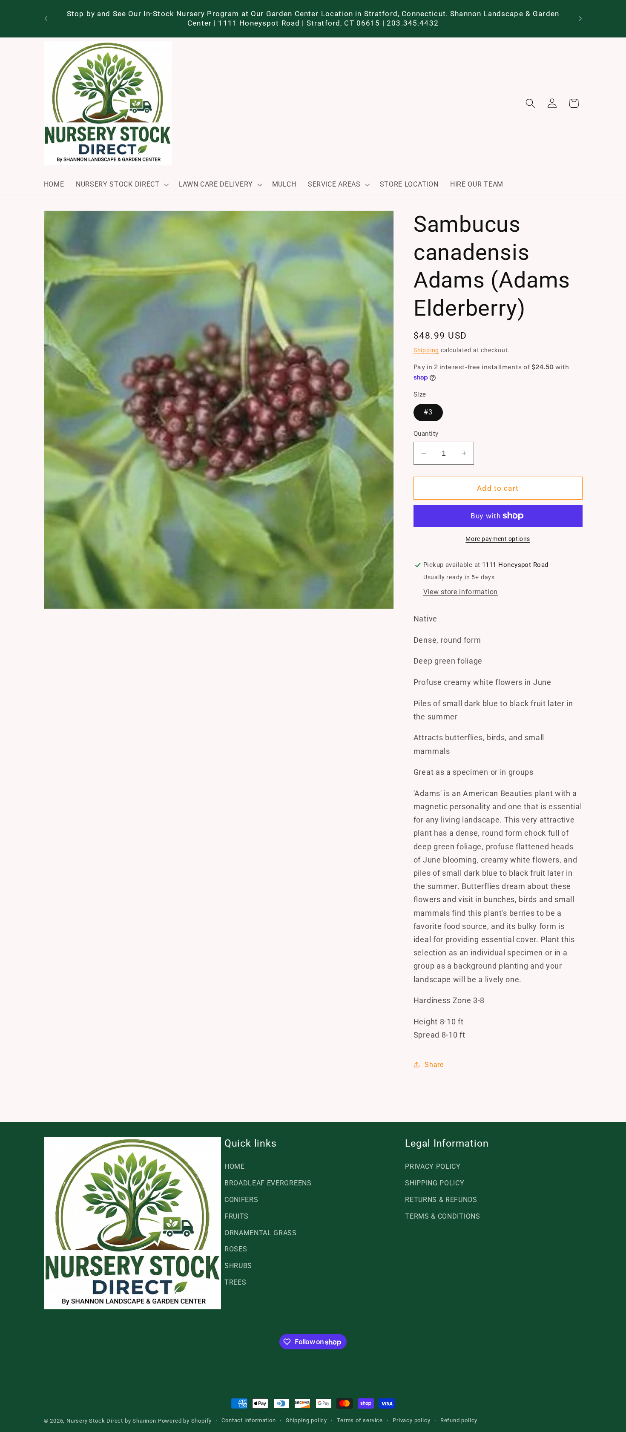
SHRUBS (238, 1266)
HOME (234, 1166)
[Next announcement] (580, 18)
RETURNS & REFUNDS (441, 1200)
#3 (428, 412)
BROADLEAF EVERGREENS (268, 1183)
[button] (121, 184)
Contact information (248, 1420)
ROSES (235, 1249)
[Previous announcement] (45, 18)
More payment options (497, 538)
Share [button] (434, 1065)
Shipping (426, 350)
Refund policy (458, 1420)
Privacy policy (411, 1420)
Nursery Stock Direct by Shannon (111, 1421)
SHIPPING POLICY (434, 1183)
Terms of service (360, 1420)
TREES (235, 1282)
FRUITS (236, 1216)
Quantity (426, 433)
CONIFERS (241, 1200)
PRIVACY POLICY (433, 1166)
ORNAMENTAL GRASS (260, 1233)
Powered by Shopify (185, 1421)
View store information (460, 592)
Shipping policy (306, 1420)
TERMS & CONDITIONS (442, 1216)
